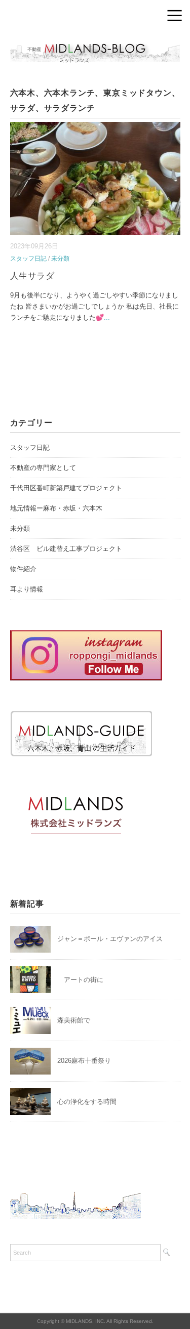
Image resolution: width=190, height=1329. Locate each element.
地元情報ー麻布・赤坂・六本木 (56, 508)
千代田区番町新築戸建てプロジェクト (66, 488)
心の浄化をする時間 (87, 1101)
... (107, 317)
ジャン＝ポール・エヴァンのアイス (110, 938)
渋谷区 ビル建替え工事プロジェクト (66, 548)
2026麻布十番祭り (87, 1060)
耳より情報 (26, 589)
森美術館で (73, 1020)
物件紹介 (23, 569)
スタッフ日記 (28, 258)
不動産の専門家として (43, 467)
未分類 (60, 258)
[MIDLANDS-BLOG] (95, 42)
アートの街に (80, 979)
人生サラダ (32, 276)
